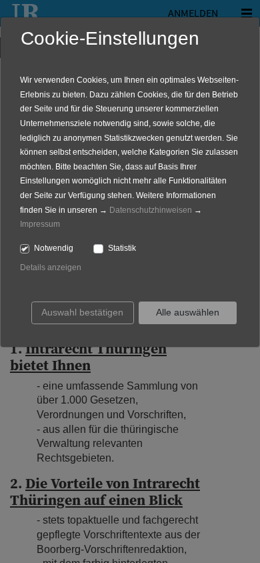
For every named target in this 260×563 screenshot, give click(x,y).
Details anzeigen (50, 267)
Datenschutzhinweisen (150, 210)
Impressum (40, 224)
